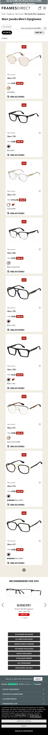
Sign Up (38, 679)
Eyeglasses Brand (24, 658)
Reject (24, 726)
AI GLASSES (6, 27)
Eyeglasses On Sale (24, 668)
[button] (45, 604)
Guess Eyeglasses (24, 653)
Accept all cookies (24, 721)
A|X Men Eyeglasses (24, 639)
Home (4, 14)
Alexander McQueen (24, 634)
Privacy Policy (20, 715)
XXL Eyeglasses (24, 663)
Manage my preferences (24, 731)
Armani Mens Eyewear (24, 644)
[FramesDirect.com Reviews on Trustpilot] (24, 683)
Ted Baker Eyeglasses (24, 649)
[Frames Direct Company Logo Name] (16, 8)
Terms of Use (34, 715)
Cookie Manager (36, 717)
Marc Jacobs (20, 14)
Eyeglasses (10, 14)
